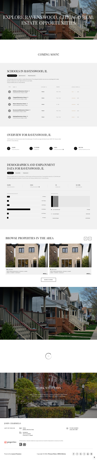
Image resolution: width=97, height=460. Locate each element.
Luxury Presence (16, 454)
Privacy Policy (52, 454)
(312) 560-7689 (74, 429)
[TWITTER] (84, 454)
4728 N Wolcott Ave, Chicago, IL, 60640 (20, 92)
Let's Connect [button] (48, 402)
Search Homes (48, 279)
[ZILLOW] (88, 454)
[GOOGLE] (91, 454)
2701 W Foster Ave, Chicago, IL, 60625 (20, 117)
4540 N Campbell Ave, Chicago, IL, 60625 (20, 105)
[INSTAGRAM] (77, 454)
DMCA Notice (62, 454)
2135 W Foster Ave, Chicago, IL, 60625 (20, 98)
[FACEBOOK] (73, 454)
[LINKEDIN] (80, 454)
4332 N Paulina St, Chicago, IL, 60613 (19, 111)
